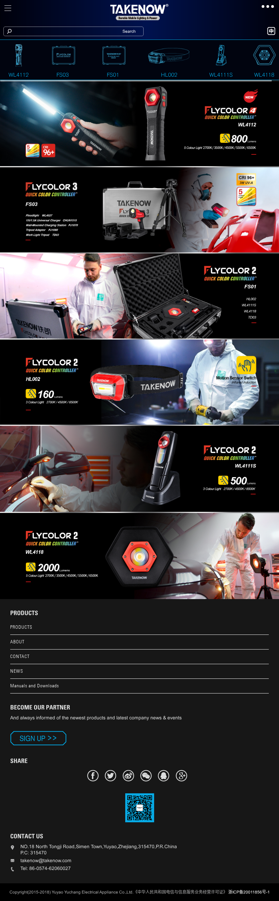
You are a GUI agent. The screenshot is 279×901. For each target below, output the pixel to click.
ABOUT (17, 642)
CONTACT (20, 656)
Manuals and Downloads (34, 686)
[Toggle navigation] (8, 8)
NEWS (16, 671)
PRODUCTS (21, 627)
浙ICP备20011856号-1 (249, 892)
